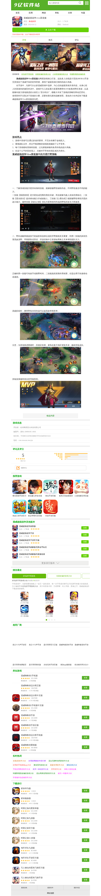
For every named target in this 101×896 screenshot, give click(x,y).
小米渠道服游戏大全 (60, 74)
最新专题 (77, 888)
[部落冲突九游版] (74, 594)
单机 (57, 13)
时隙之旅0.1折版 (28, 838)
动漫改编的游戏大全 (43, 74)
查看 (85, 678)
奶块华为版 (26, 788)
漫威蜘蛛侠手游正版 (30, 725)
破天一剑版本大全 (65, 773)
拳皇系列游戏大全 (40, 765)
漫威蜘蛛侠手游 (28, 715)
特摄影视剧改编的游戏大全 (23, 773)
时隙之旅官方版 (28, 828)
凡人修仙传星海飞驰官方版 (33, 868)
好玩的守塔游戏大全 (20, 580)
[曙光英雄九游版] (24, 594)
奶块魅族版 (26, 798)
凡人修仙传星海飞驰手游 (32, 878)
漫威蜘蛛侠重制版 (29, 745)
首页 (18, 13)
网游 (44, 13)
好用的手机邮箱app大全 (22, 765)
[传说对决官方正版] (74, 608)
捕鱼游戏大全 (72, 765)
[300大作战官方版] (49, 594)
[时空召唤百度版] (24, 608)
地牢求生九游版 (28, 848)
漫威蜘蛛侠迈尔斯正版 (31, 685)
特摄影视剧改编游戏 (77, 74)
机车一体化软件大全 (40, 769)
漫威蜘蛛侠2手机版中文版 (32, 705)
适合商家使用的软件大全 (45, 773)
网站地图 (50, 893)
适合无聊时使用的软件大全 (59, 761)
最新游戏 (24, 888)
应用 (31, 13)
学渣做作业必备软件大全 (22, 777)
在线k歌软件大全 (19, 761)
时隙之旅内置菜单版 (30, 808)
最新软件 (50, 888)
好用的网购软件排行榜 (37, 761)
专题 (83, 13)
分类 (70, 13)
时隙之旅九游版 (28, 818)
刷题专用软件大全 (57, 765)
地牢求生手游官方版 (30, 858)
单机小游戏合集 (70, 769)
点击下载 (52, 30)
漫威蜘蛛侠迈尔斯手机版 (32, 735)
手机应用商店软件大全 (21, 769)
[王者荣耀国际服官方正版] (49, 608)
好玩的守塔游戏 (27, 74)
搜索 (80, 3)
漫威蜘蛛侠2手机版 (29, 676)
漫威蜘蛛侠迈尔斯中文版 (32, 695)
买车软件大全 (56, 769)
